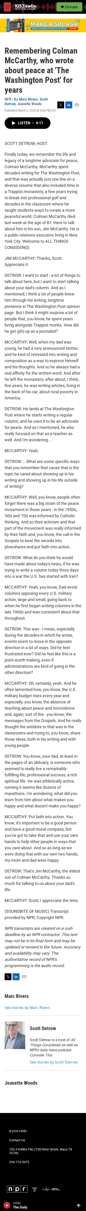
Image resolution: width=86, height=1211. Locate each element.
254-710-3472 (19, 1162)
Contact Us (17, 1140)
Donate (71, 7)
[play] (7, 1205)
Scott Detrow (43, 1028)
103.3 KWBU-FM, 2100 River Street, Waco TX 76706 (40, 1151)
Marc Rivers (28, 99)
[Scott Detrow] (15, 1035)
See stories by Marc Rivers (27, 1007)
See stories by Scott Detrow (54, 1062)
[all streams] (80, 1205)
